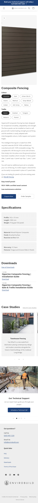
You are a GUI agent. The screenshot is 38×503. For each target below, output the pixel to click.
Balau (26, 105)
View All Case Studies (30, 308)
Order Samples (26, 196)
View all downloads (7, 267)
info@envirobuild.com (11, 442)
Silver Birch (26, 96)
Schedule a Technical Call (19, 410)
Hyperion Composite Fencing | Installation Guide (16, 275)
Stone (6, 101)
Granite (6, 96)
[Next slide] (25, 418)
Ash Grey (16, 105)
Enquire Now (8, 196)
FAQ (5, 453)
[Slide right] (23, 359)
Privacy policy (23, 496)
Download (5, 279)
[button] (4, 8)
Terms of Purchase (10, 467)
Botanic (6, 117)
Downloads (7, 462)
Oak (15, 96)
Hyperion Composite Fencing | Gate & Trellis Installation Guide (17, 286)
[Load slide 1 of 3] (16, 418)
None (5, 113)
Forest (16, 117)
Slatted (15, 113)
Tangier (25, 113)
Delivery (6, 458)
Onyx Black (27, 101)
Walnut (15, 101)
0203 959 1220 (9, 436)
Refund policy (32, 496)
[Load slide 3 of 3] (21, 418)
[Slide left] (15, 359)
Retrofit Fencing (9, 177)
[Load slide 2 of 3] (19, 418)
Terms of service (20, 499)
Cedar (6, 105)
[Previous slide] (13, 418)
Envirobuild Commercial (12, 496)
